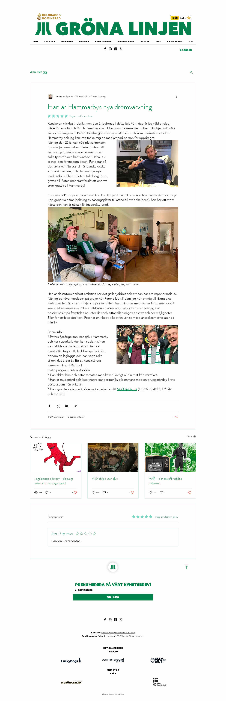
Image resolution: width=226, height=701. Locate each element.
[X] (121, 49)
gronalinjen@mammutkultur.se (118, 632)
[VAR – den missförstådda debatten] (170, 457)
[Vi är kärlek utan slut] (113, 457)
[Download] (186, 566)
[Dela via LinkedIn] (66, 406)
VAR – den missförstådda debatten (165, 480)
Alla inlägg (38, 72)
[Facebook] (105, 49)
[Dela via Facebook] (49, 406)
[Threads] (115, 49)
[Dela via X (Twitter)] (58, 406)
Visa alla (192, 436)
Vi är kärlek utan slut (105, 478)
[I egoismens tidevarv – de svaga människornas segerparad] (55, 457)
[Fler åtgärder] (176, 96)
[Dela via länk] (75, 406)
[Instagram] (110, 49)
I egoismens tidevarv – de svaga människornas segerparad (53, 480)
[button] (191, 72)
